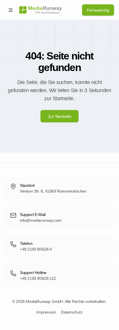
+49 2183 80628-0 (36, 249)
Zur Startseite (59, 116)
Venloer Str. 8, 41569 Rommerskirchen (53, 191)
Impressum (46, 312)
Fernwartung (98, 10)
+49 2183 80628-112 (38, 278)
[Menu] (10, 10)
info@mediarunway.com (41, 220)
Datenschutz (72, 312)
